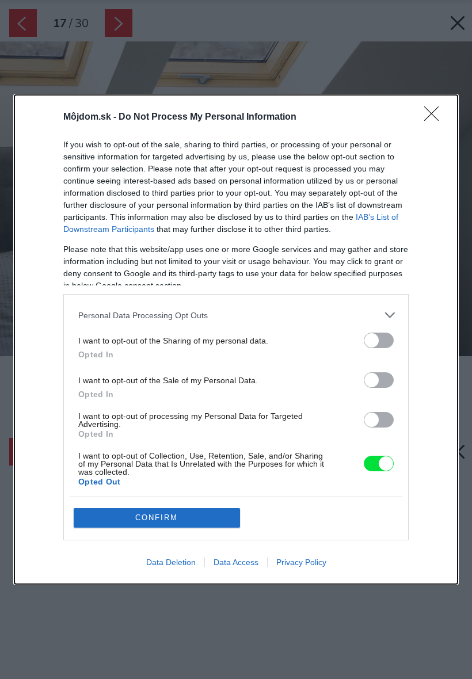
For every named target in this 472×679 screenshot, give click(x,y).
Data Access (236, 562)
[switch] (379, 340)
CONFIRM (156, 517)
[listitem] (236, 315)
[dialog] (236, 339)
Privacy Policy (301, 562)
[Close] (435, 117)
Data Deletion (171, 562)
